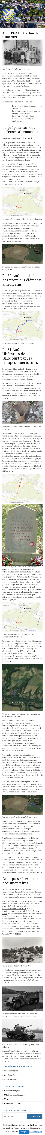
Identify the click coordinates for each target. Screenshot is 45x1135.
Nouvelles (8, 1079)
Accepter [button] (24, 1132)
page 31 (5, 934)
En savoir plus (35, 1132)
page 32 (18, 934)
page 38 (18, 921)
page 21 (7, 921)
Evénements (9, 1071)
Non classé (8, 1075)
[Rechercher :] (22, 1116)
